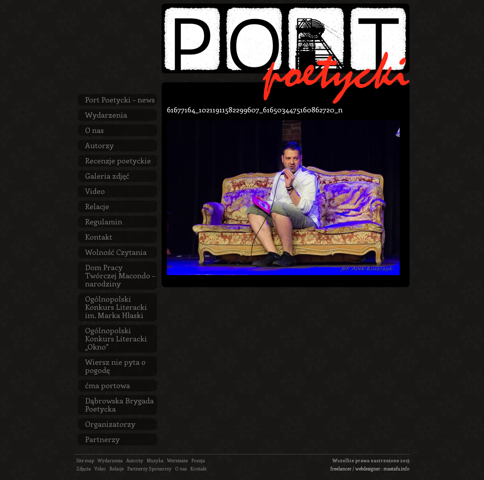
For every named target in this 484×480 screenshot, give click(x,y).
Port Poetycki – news (120, 99)
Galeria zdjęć (107, 175)
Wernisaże (177, 460)
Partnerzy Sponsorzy (149, 468)
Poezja (198, 460)
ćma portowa (107, 385)
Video (95, 191)
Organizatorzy (110, 424)
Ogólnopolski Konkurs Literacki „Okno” (116, 338)
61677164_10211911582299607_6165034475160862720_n (255, 109)
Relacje (97, 206)
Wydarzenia (106, 114)
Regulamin (103, 221)
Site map (85, 460)
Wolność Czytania (116, 252)
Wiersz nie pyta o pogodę (115, 366)
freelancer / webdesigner (355, 468)
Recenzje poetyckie (118, 160)
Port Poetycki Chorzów (286, 38)
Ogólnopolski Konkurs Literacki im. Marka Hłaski (116, 307)
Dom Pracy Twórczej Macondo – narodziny (120, 275)
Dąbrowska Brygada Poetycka (119, 404)
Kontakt (98, 236)
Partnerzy (102, 439)
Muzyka (155, 460)
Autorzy (99, 145)
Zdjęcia (83, 468)
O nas (94, 130)
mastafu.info (396, 468)
